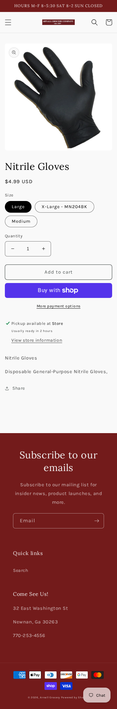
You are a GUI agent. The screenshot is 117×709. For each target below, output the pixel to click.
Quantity (13, 235)
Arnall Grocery (50, 697)
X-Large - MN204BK (64, 206)
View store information (36, 340)
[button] (8, 22)
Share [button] (18, 388)
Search (20, 570)
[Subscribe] (96, 520)
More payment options (59, 306)
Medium (21, 221)
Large (18, 206)
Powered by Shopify (75, 697)
